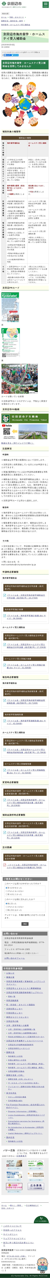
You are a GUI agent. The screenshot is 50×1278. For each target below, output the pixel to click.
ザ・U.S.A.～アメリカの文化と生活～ (23, 1083)
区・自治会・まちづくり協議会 (20, 1005)
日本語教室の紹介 (15, 1101)
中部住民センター (14, 1013)
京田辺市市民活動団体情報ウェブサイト (24, 993)
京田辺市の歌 (12, 1021)
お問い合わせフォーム (14, 958)
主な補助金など (32, 1205)
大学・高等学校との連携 (17, 1025)
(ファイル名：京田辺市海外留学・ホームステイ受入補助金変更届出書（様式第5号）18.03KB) (26, 802)
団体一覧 (11, 996)
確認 (25, 924)
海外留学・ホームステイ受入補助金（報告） (26, 1068)
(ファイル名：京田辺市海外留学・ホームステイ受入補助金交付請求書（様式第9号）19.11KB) (26, 835)
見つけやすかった (15, 888)
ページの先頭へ (41, 1221)
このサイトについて (12, 1226)
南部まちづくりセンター (17, 1017)
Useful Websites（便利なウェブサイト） (25, 1133)
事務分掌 (10, 977)
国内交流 (10, 1137)
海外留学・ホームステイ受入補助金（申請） (26, 1064)
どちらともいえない (16, 891)
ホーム (4, 17)
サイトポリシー (10, 1234)
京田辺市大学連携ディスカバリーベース (24, 1041)
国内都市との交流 (15, 1141)
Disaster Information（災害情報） (23, 1111)
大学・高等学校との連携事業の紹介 (22, 1033)
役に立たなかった (15, 910)
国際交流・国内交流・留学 (12, 21)
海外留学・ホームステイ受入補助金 (15, 25)
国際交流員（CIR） (15, 1075)
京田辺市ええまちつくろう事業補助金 (23, 988)
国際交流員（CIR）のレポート (20, 1079)
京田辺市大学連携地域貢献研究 (20, 1045)
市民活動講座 (12, 1001)
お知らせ (10, 973)
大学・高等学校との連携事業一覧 (21, 1029)
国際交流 (10, 1052)
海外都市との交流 (15, 1056)
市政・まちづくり (16, 17)
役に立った (12, 903)
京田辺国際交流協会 (16, 1071)
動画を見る (17, 443)
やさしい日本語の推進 (17, 1097)
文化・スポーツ (7, 1208)
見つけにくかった (15, 894)
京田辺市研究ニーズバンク (19, 1048)
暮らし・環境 (16, 1205)
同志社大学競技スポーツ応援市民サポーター (26, 1037)
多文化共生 (11, 1093)
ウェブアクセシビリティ (14, 1239)
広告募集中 (21, 1156)
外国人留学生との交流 (17, 1060)
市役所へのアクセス (12, 1230)
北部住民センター (14, 1009)
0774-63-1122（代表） (17, 1256)
